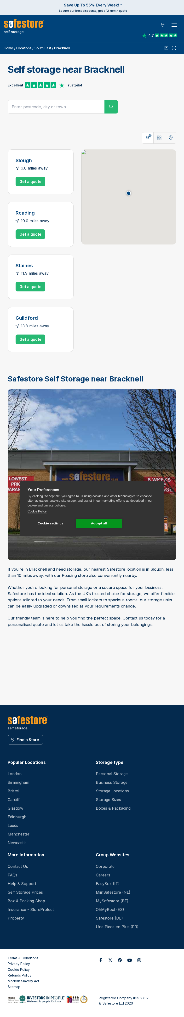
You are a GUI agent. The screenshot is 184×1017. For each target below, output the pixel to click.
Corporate (105, 866)
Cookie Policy (37, 511)
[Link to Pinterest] (120, 960)
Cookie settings (50, 523)
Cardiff (14, 799)
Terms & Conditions (23, 958)
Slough (24, 160)
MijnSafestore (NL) (113, 892)
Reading (25, 213)
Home (8, 48)
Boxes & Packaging (113, 808)
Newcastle (17, 842)
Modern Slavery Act (23, 981)
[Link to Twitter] (110, 960)
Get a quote (30, 181)
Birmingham (18, 782)
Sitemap (14, 987)
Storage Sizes (108, 799)
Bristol (13, 791)
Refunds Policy (19, 975)
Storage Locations (112, 791)
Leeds (13, 825)
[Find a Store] (163, 25)
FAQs (12, 875)
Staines (24, 265)
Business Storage (111, 782)
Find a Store (28, 739)
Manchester (18, 834)
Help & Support (22, 883)
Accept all (99, 523)
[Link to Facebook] (100, 960)
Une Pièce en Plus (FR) (117, 926)
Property (16, 918)
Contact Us (18, 866)
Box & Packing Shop (26, 900)
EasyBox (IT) (108, 883)
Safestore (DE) (109, 918)
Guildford (27, 318)
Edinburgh (17, 816)
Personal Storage (112, 773)
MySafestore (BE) (112, 900)
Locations (23, 48)
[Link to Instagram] (139, 960)
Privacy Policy (19, 964)
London (15, 773)
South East (42, 48)
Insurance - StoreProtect (31, 909)
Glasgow (15, 808)
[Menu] (174, 25)
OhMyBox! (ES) (110, 909)
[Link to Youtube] (129, 960)
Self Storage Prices (25, 892)
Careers (103, 875)
